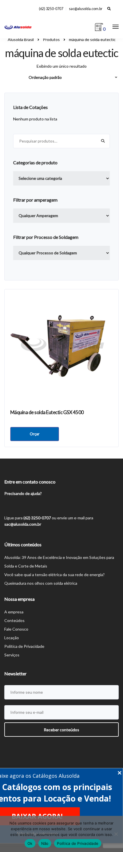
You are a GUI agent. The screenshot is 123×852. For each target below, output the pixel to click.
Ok (30, 843)
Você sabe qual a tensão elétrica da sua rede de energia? (54, 574)
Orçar (34, 434)
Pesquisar (103, 141)
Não (45, 843)
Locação (11, 637)
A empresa (13, 611)
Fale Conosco (16, 629)
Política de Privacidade (24, 646)
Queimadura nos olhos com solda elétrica (40, 583)
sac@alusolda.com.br (85, 9)
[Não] (116, 834)
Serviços (11, 654)
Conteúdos (14, 620)
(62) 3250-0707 (51, 9)
